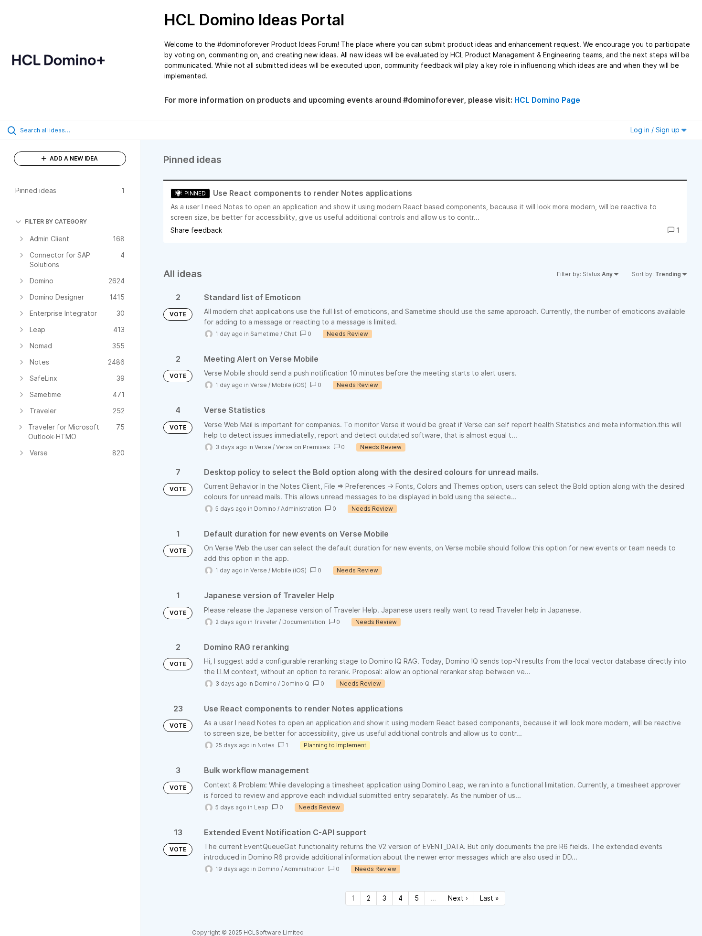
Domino (265, 508)
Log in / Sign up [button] (655, 130)
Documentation (303, 621)
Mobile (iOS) (289, 384)
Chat (290, 333)
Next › (458, 898)
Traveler (265, 621)
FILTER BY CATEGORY (56, 221)
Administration (301, 508)
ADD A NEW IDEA (73, 158)
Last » (489, 898)
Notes (266, 745)
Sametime (264, 333)
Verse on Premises (303, 447)
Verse (258, 384)
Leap (261, 807)
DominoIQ (295, 683)
